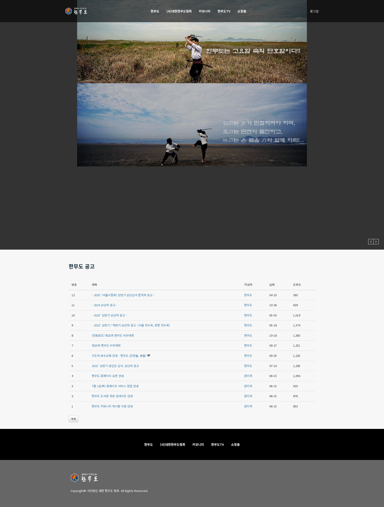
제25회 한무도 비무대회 (106, 345)
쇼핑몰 (242, 11)
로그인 (314, 11)
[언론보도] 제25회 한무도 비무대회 (113, 335)
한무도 (155, 11)
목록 (73, 419)
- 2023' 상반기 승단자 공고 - (109, 315)
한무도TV (224, 11)
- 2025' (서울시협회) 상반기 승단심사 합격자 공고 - (123, 295)
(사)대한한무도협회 (179, 11)
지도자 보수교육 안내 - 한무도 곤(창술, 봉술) (119, 355)
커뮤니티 (204, 11)
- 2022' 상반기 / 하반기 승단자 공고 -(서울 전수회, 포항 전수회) (131, 325)
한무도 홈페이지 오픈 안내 (108, 376)
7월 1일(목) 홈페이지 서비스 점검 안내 (115, 386)
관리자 (248, 376)
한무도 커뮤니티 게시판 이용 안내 (112, 406)
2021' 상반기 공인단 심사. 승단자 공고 (115, 366)
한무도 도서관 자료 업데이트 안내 (112, 396)
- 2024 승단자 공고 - (104, 305)
